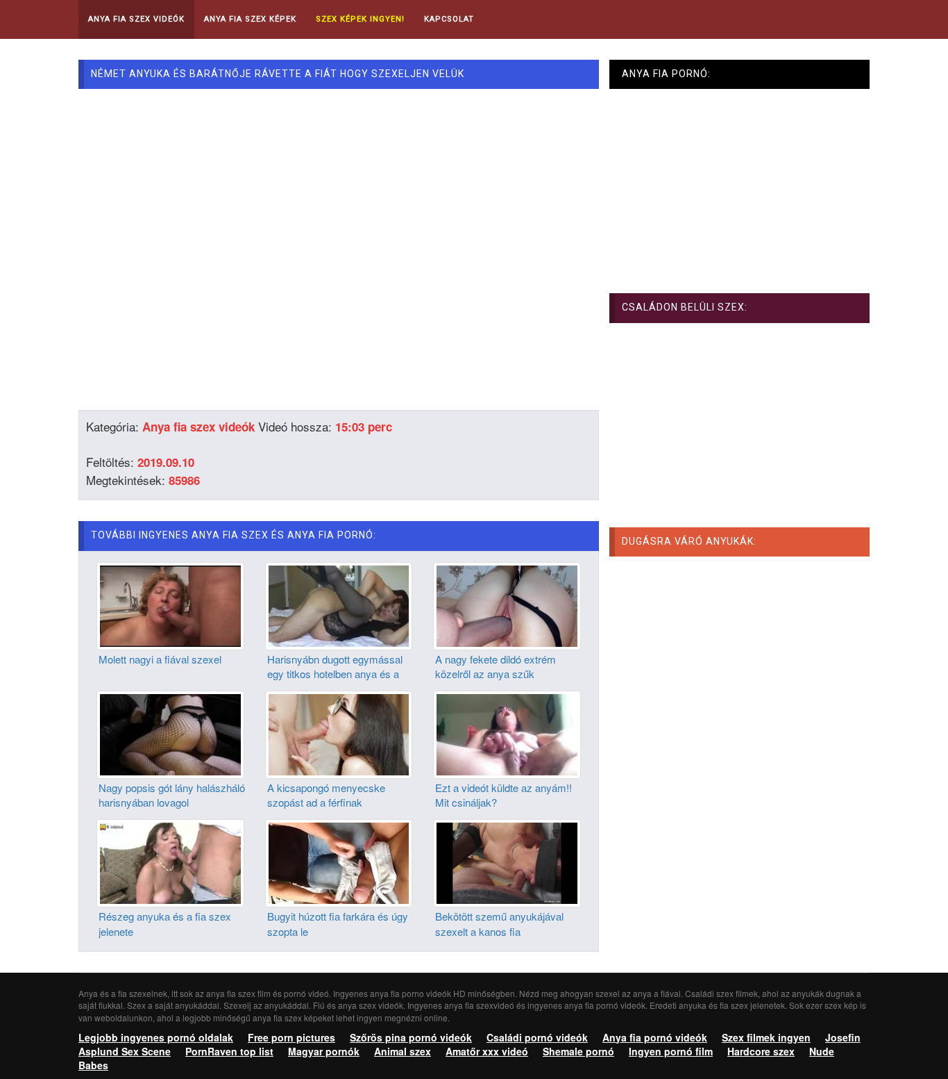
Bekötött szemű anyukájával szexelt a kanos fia (499, 923)
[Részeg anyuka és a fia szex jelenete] (170, 861)
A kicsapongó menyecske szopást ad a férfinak (326, 794)
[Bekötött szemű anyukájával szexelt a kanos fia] (507, 861)
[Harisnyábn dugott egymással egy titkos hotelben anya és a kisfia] (339, 604)
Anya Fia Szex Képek (250, 19)
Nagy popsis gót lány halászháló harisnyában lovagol (172, 794)
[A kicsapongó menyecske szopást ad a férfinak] (339, 733)
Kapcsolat (449, 19)
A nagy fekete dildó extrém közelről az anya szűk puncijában (495, 674)
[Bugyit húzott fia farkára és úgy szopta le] (339, 861)
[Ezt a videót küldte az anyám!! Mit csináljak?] (507, 733)
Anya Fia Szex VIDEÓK (136, 19)
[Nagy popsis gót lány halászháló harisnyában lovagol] (170, 733)
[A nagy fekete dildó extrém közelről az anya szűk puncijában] (507, 604)
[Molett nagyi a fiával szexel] (170, 604)
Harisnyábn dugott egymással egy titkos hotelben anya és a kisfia (335, 674)
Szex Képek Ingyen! (360, 19)
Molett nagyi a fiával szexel (160, 659)
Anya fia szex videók (198, 426)
